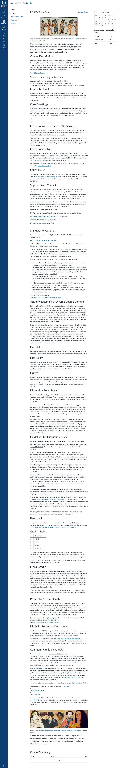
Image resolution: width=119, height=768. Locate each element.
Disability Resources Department (68, 639)
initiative (60, 654)
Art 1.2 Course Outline (37, 73)
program (38, 668)
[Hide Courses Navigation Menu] (11, 3)
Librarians (33, 220)
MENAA (35, 700)
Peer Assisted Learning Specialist (45, 216)
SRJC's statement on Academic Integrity (43, 240)
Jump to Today (83, 12)
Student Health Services (38, 620)
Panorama (14, 20)
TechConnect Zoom (17, 16)
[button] (4, 34)
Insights (13, 23)
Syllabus (13, 13)
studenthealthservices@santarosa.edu (46, 622)
